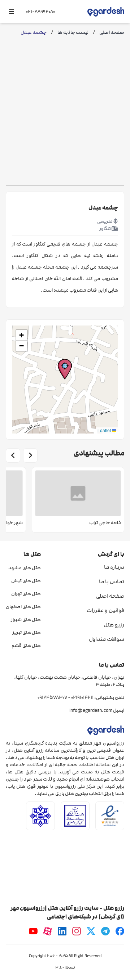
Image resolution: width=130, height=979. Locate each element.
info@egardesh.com (90, 710)
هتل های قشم (26, 645)
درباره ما (114, 567)
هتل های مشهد (24, 567)
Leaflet (105, 430)
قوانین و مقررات (105, 610)
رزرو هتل (114, 625)
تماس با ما (111, 581)
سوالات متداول (106, 639)
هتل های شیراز (26, 619)
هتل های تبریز (26, 632)
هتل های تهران (26, 593)
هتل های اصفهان (23, 606)
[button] (64, 369)
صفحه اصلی (110, 596)
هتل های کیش (26, 580)
